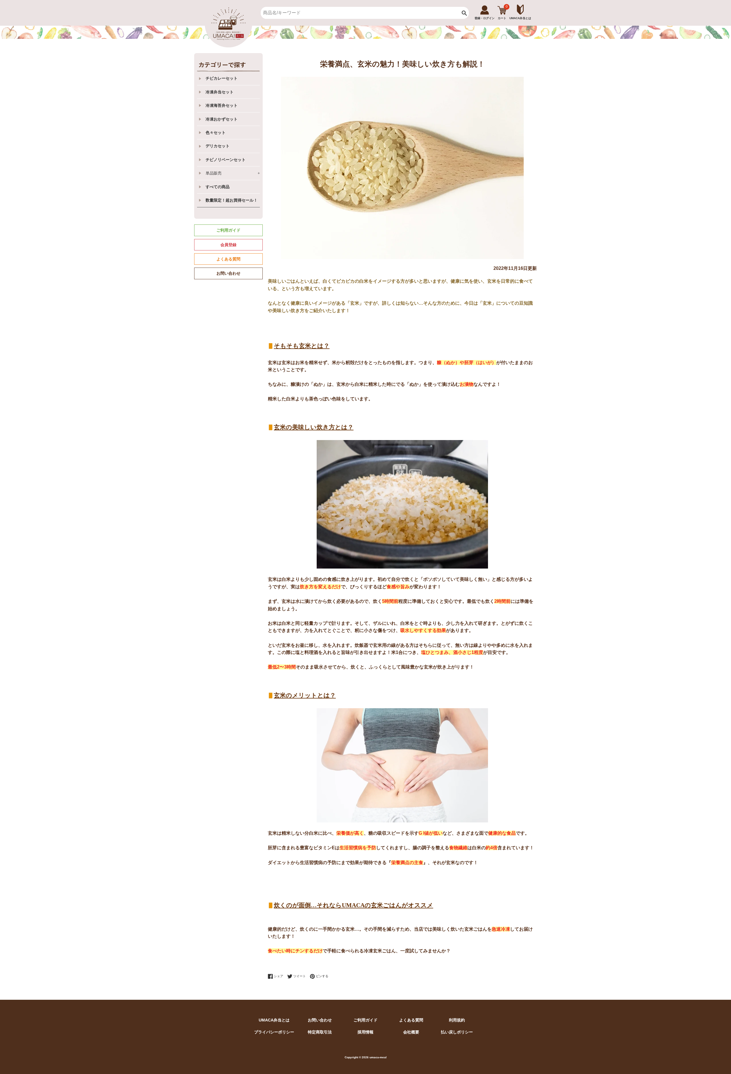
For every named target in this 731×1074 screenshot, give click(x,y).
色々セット (216, 132)
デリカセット (218, 146)
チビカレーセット (222, 78)
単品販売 (233, 173)
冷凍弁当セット (220, 92)
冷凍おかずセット (222, 119)
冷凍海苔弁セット (222, 105)
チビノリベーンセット (226, 159)
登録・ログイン (485, 18)
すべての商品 (218, 186)
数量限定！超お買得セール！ (232, 200)
